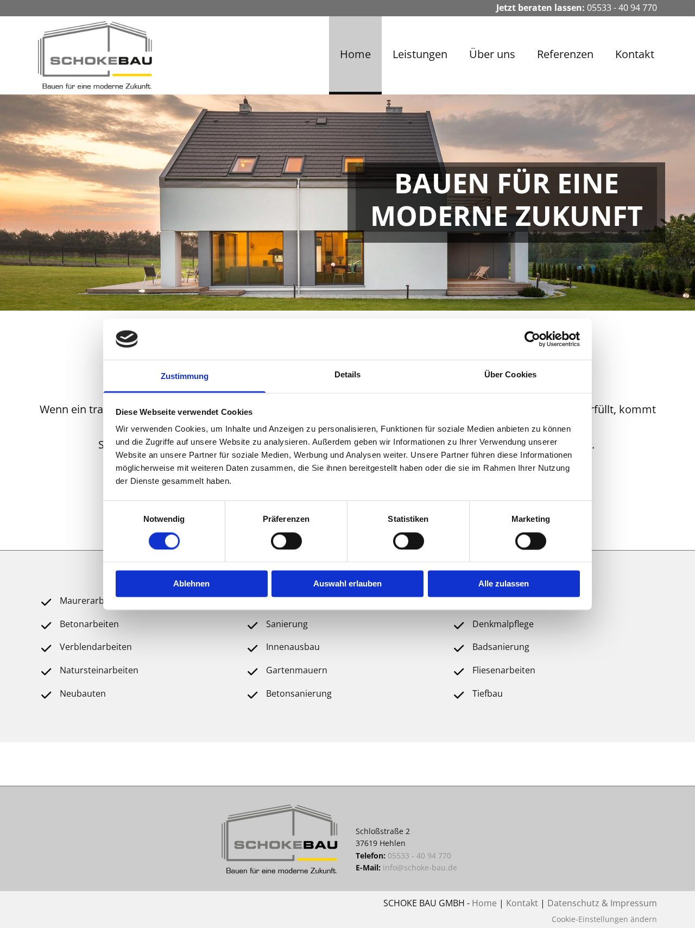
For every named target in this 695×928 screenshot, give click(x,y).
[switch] (286, 541)
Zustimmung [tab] (185, 376)
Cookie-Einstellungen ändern (604, 919)
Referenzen (565, 54)
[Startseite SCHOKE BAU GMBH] (109, 55)
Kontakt (634, 54)
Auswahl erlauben (347, 584)
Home (355, 54)
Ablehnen (191, 584)
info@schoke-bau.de (420, 867)
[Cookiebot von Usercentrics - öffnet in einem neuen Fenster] (532, 339)
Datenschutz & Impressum (602, 903)
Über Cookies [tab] (510, 375)
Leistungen (420, 54)
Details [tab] (347, 375)
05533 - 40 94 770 (622, 8)
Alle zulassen (503, 584)
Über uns (492, 54)
